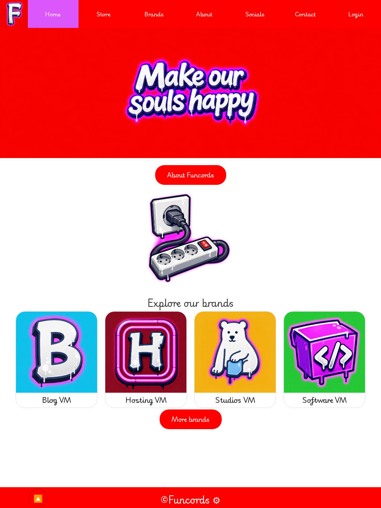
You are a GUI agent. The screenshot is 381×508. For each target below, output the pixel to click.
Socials (255, 14)
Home (53, 14)
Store (103, 14)
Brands (154, 14)
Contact (305, 14)
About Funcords (190, 175)
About (204, 14)
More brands (191, 419)
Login (356, 14)
